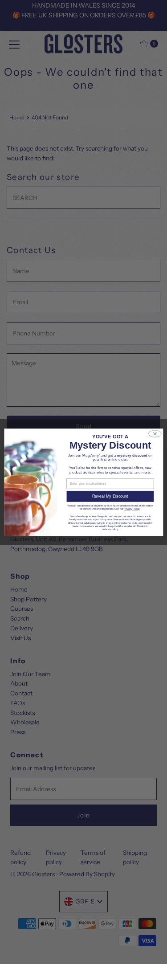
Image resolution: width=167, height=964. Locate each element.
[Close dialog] (154, 433)
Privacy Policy (131, 508)
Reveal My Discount (110, 496)
